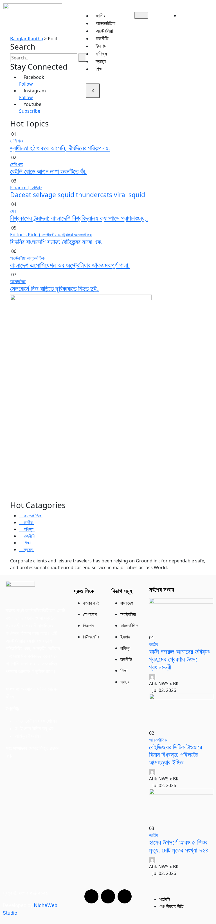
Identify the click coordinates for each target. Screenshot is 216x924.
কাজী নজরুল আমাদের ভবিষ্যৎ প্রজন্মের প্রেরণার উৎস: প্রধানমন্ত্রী (179, 659)
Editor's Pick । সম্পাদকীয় (33, 234)
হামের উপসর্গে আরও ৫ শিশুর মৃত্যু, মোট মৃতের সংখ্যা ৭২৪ (178, 846)
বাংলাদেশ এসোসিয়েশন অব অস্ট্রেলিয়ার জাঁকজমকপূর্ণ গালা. (70, 265)
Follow (26, 84)
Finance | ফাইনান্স (26, 187)
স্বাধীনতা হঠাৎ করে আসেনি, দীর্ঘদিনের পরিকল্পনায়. (60, 148)
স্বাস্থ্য (101, 61)
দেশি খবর (16, 141)
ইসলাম (101, 46)
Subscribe (29, 111)
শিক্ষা (99, 68)
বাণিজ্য (101, 53)
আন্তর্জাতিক (105, 23)
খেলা (13, 211)
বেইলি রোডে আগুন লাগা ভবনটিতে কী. (48, 171)
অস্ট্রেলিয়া (104, 30)
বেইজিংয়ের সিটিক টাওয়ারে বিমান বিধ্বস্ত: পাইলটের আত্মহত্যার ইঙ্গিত (175, 755)
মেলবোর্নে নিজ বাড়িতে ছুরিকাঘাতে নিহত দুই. (54, 288)
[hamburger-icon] (141, 15)
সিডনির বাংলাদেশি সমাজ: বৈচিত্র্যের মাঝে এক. (56, 241)
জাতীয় (100, 15)
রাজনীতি (102, 38)
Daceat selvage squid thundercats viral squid (77, 194)
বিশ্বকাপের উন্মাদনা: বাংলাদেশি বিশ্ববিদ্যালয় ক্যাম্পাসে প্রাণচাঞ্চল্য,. (79, 218)
